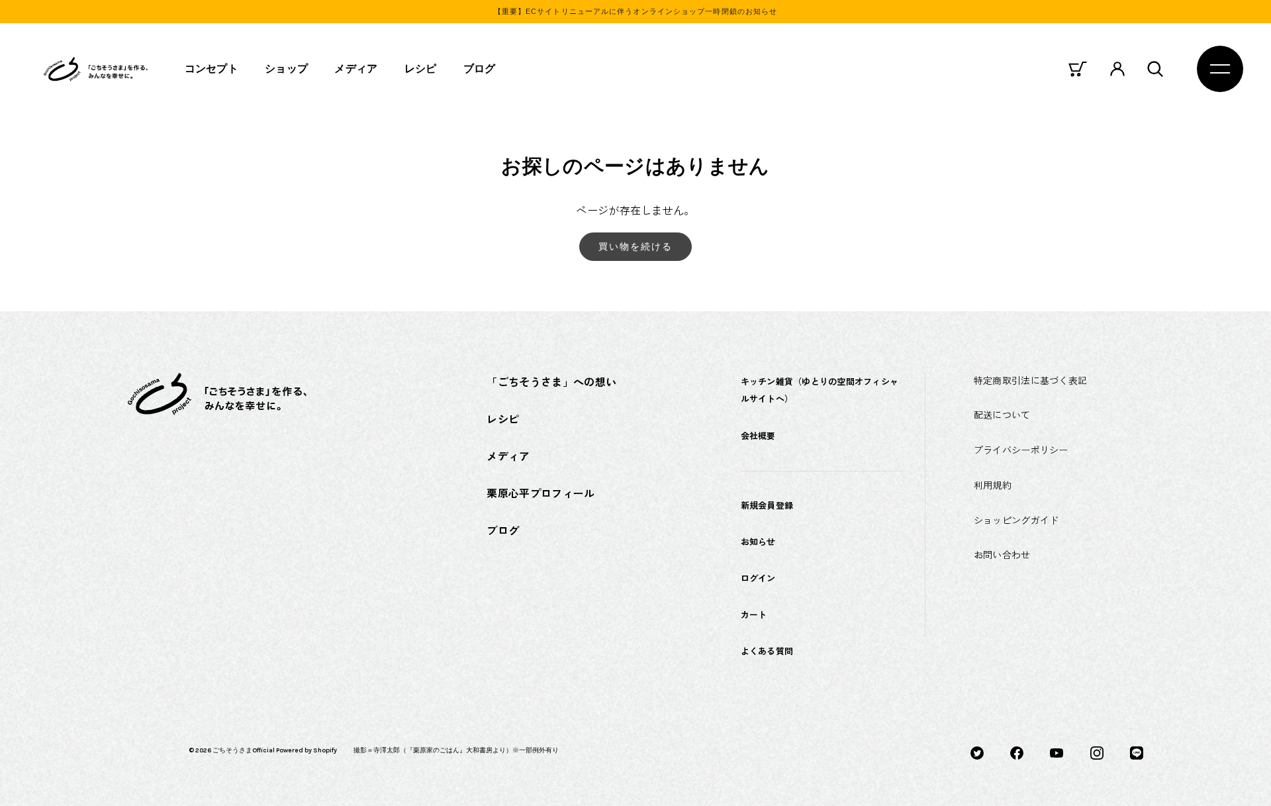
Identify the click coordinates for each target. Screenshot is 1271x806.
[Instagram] (1097, 751)
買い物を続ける (635, 246)
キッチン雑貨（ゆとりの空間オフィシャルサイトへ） (820, 390)
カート (754, 614)
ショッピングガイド (1016, 520)
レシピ (420, 68)
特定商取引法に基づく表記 (1030, 380)
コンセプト (212, 68)
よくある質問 (767, 650)
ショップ (286, 68)
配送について (1002, 414)
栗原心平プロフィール (540, 493)
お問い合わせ (1002, 554)
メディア (355, 68)
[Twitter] (977, 751)
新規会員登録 (767, 505)
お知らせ (758, 541)
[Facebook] (1016, 751)
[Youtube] (1056, 751)
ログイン (758, 578)
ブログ (479, 68)
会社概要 (758, 435)
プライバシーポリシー (1021, 449)
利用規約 (993, 484)
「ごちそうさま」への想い (551, 381)
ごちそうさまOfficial (243, 750)
